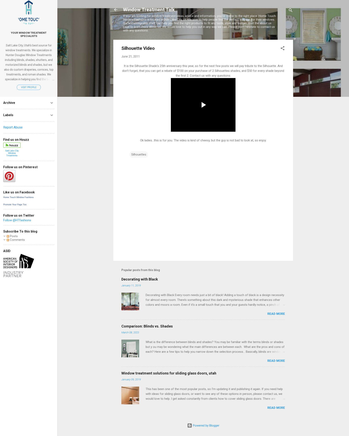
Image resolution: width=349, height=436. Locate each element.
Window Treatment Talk (149, 10)
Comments (17, 240)
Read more (276, 314)
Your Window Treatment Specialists (28, 34)
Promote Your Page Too (14, 204)
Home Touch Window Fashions (18, 197)
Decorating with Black (139, 279)
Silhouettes (138, 154)
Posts (13, 236)
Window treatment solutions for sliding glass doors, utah (168, 373)
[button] (282, 49)
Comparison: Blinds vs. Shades (147, 326)
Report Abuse (13, 127)
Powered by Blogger (205, 425)
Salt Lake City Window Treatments (12, 153)
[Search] (290, 11)
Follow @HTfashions (17, 220)
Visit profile (29, 87)
